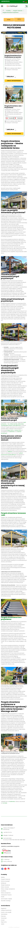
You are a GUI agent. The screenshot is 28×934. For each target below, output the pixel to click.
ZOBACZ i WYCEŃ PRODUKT (14, 80)
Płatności (3, 916)
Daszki (2, 896)
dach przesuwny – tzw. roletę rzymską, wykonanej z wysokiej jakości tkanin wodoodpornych (13, 424)
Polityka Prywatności (6, 910)
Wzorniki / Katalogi (5, 900)
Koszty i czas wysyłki (6, 912)
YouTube (5, 803)
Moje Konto (4, 922)
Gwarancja (3, 918)
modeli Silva (11, 431)
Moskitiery (3, 891)
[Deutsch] (26, 1)
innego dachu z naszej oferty (14, 430)
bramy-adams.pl (7, 861)
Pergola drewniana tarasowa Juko (13, 514)
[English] (24, 1)
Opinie (2, 924)
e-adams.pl (6, 859)
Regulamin (3, 908)
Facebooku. (12, 801)
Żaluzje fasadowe (5, 885)
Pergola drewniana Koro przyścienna (11, 618)
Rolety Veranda (5, 887)
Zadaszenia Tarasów (6, 894)
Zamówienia (4, 914)
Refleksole (3, 883)
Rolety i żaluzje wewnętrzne (8, 889)
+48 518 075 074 (5, 1)
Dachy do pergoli (5, 881)
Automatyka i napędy (6, 898)
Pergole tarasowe (5, 879)
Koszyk (26, 7)
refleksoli (9, 451)
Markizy (3, 877)
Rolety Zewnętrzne (5, 893)
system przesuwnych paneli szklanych (12, 453)
